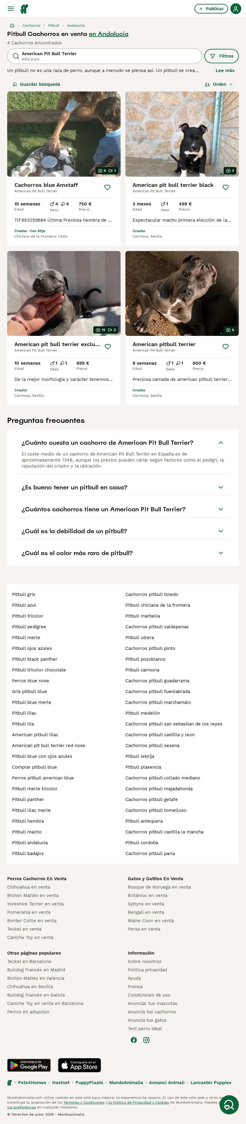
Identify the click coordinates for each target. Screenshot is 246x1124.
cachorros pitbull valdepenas (157, 626)
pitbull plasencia (143, 767)
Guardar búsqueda (40, 84)
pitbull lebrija (139, 756)
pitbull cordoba (141, 842)
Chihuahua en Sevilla (30, 986)
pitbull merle (26, 637)
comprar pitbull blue (34, 767)
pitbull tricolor (27, 616)
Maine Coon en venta (151, 920)
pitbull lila (23, 724)
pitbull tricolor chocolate (39, 670)
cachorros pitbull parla (150, 853)
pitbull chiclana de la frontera (157, 605)
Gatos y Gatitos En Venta (155, 878)
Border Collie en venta (31, 920)
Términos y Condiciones (84, 1102)
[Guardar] (107, 187)
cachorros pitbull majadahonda (159, 788)
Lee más (225, 70)
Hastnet (61, 1082)
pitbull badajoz (28, 853)
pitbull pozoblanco (145, 659)
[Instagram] (146, 1040)
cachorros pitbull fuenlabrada (157, 691)
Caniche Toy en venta (30, 937)
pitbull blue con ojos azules (42, 756)
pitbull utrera (139, 637)
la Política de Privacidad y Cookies (138, 1102)
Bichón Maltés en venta (32, 895)
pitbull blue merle (31, 702)
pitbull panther (28, 799)
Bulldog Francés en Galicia (36, 995)
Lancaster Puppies (210, 1082)
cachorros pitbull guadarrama (157, 680)
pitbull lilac (24, 713)
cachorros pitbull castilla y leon (160, 734)
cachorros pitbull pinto (150, 648)
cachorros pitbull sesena (152, 745)
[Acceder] (235, 8)
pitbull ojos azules (32, 648)
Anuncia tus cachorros (152, 1012)
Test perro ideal (145, 1028)
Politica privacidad (147, 970)
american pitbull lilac (35, 734)
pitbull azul (24, 605)
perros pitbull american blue (43, 778)
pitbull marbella (142, 616)
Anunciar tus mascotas (152, 1003)
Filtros (226, 56)
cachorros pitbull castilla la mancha (164, 832)
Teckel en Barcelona (29, 961)
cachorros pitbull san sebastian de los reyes (173, 724)
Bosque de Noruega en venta (159, 887)
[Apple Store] (80, 1065)
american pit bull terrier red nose (48, 745)
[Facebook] (134, 1040)
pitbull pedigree (29, 626)
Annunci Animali (166, 1082)
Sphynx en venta (146, 904)
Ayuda (134, 978)
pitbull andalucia (30, 842)
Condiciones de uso (149, 995)
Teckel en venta (24, 929)
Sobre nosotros (144, 961)
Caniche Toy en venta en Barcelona (45, 1003)
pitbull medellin (142, 713)
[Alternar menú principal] (11, 9)
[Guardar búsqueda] (229, 1104)
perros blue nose (30, 680)
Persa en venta (144, 929)
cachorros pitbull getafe (151, 799)
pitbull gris (23, 594)
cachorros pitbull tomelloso (155, 810)
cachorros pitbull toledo (151, 594)
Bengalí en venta (146, 912)
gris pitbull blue (29, 691)
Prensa (135, 986)
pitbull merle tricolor (35, 788)
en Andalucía (108, 33)
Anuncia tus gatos (147, 1020)
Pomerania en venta (28, 912)
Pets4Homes (32, 1082)
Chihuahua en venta (28, 887)
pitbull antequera (144, 821)
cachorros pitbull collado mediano (162, 778)
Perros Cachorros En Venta (37, 878)
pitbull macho (27, 832)
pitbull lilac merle (31, 810)
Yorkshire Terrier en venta (35, 904)
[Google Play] (29, 1065)
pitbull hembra (28, 821)
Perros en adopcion (28, 1012)
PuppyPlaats (89, 1082)
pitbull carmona (142, 670)
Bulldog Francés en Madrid (36, 970)
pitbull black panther (34, 659)
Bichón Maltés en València (35, 978)
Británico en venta (147, 895)
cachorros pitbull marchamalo (158, 702)
